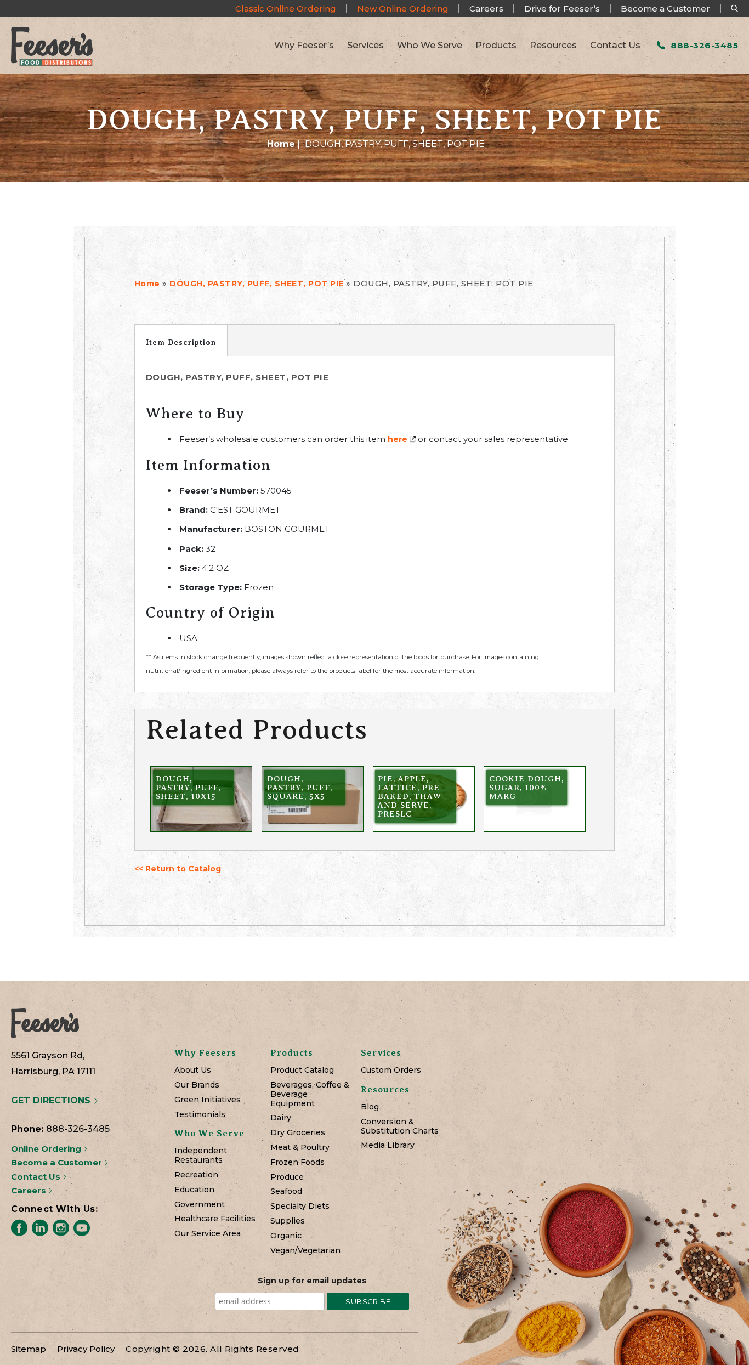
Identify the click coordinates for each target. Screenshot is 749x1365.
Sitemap (28, 1349)
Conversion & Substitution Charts (400, 1126)
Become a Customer (665, 8)
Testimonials (199, 1114)
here (397, 439)
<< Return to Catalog (177, 869)
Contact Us (615, 45)
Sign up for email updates (312, 1280)
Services (365, 45)
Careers (486, 8)
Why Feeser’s (304, 45)
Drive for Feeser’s (562, 8)
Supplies (287, 1221)
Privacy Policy (86, 1349)
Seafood (286, 1191)
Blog (370, 1107)
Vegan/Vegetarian (305, 1250)
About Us (192, 1070)
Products (496, 45)
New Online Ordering (403, 8)
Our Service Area (207, 1233)
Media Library (388, 1145)
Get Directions (52, 1100)
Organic (286, 1236)
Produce (287, 1177)
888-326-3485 (703, 45)
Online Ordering (47, 1148)
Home (281, 144)
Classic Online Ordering (285, 8)
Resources (553, 45)
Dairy (280, 1118)
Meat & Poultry (300, 1147)
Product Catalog (302, 1070)
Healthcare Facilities (215, 1219)
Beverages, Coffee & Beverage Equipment (309, 1094)
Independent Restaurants (200, 1155)
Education (194, 1189)
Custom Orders (391, 1070)
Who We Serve (429, 45)
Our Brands (196, 1085)
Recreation (196, 1175)
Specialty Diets (300, 1206)
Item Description (181, 342)
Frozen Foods (297, 1162)
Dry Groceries (297, 1132)
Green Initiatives (207, 1100)
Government (199, 1204)
